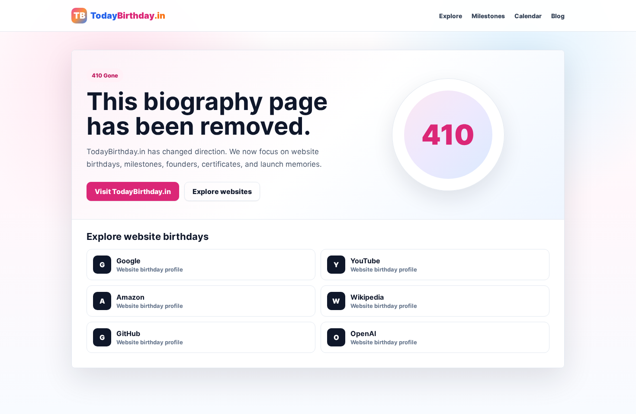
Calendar (528, 15)
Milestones (488, 15)
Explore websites (222, 191)
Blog (558, 15)
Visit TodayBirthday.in (133, 191)
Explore (450, 15)
